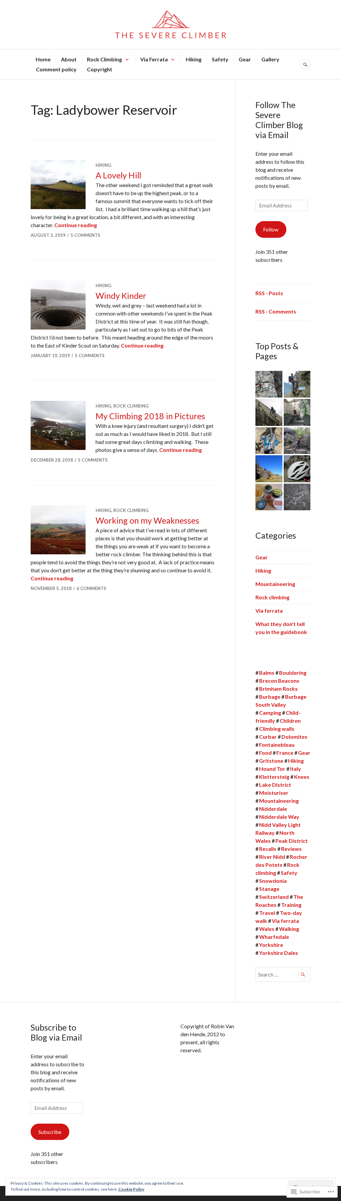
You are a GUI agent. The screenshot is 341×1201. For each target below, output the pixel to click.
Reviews (291, 848)
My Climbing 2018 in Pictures (150, 416)
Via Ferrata (154, 59)
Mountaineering (275, 584)
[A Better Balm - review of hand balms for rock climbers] (268, 497)
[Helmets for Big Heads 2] (297, 468)
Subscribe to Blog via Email (56, 1032)
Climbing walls (276, 728)
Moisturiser (273, 792)
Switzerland (274, 896)
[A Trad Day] (268, 412)
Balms (266, 672)
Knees (301, 776)
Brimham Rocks (278, 688)
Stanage (269, 888)
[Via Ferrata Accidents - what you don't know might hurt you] (268, 384)
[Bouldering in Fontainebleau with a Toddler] (297, 440)
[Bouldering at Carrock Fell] (268, 468)
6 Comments (91, 588)
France (284, 752)
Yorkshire (271, 945)
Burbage (269, 696)
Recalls (267, 848)
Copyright (99, 69)
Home (43, 59)
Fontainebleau (276, 744)
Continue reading (75, 225)
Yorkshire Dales (278, 953)
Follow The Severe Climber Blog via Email (279, 120)
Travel (267, 913)
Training (291, 905)
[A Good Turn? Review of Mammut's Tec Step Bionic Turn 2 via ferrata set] (268, 440)
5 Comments (85, 235)
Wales (266, 929)
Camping (270, 712)
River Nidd (272, 856)
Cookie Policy (131, 1189)
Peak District (291, 840)
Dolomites (294, 736)
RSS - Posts (269, 293)
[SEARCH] (305, 65)
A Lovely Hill (118, 175)
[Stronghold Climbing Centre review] (297, 412)
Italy (295, 768)
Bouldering (292, 672)
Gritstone (271, 760)
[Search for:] (282, 974)
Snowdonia (273, 880)
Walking (289, 929)
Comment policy (56, 69)
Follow (270, 229)
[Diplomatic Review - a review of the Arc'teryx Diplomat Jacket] (297, 497)
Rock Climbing (104, 59)
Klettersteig (274, 776)
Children (290, 720)
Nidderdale (273, 808)
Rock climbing (131, 406)
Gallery (270, 59)
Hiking (193, 59)
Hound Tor (272, 768)
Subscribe (49, 1132)
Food (265, 752)
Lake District (275, 784)
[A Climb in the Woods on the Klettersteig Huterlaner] (297, 384)
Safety (220, 59)
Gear (245, 59)
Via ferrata (269, 610)
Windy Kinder (121, 295)
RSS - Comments (275, 311)
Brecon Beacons (279, 680)
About (69, 59)
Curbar (268, 736)
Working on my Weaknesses (147, 520)
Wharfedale (274, 937)
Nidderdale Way (279, 816)
